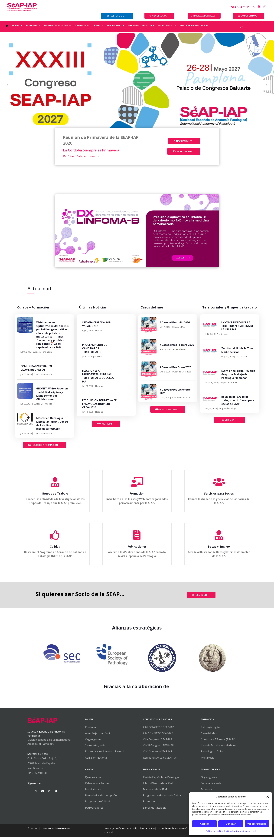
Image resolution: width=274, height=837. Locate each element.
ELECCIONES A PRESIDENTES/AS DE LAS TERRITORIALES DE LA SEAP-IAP (99, 376)
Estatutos (206, 789)
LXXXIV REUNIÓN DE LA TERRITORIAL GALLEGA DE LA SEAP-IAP (237, 326)
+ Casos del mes (167, 409)
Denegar (231, 823)
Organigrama (93, 739)
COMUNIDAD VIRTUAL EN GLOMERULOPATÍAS (36, 367)
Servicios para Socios (219, 493)
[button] (267, 796)
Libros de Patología (154, 807)
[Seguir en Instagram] (55, 791)
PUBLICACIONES (114, 25)
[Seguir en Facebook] (30, 791)
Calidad (55, 546)
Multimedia (207, 757)
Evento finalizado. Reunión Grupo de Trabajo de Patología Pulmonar (238, 374)
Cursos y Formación (42, 351)
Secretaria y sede (211, 783)
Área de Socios (159, 15)
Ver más (229, 420)
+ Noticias (106, 423)
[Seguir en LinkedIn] (49, 791)
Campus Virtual (249, 15)
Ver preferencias (256, 823)
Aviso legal (109, 828)
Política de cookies (214, 831)
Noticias (98, 330)
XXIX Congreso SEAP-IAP (157, 739)
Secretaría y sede (95, 745)
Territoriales (222, 334)
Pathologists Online (212, 751)
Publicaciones (137, 546)
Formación (136, 493)
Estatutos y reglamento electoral (104, 751)
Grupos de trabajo (229, 382)
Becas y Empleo (219, 546)
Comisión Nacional (96, 757)
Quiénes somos (94, 777)
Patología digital (210, 727)
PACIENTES (147, 25)
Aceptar (204, 823)
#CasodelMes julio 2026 (175, 322)
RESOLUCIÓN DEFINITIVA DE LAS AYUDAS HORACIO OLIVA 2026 (99, 403)
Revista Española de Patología (161, 777)
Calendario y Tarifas (97, 783)
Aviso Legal (250, 831)
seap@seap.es (35, 768)
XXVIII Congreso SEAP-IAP (158, 745)
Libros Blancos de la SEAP (158, 783)
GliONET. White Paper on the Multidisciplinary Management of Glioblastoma (52, 394)
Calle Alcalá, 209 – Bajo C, (42, 758)
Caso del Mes (209, 733)
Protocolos (149, 801)
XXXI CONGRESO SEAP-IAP (158, 727)
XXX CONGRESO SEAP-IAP (158, 733)
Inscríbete (201, 594)
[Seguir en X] (36, 791)
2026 (189, 371)
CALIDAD (97, 25)
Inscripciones (184, 141)
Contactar (91, 727)
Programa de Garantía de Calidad (162, 795)
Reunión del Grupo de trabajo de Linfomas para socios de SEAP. (237, 400)
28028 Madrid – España (41, 763)
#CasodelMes (178, 326)
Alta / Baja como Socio (98, 733)
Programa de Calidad (97, 801)
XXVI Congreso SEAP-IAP (157, 751)
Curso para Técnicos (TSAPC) (218, 739)
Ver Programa (183, 151)
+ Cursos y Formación (44, 444)
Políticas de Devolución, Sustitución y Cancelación (179, 828)
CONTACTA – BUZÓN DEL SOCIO (194, 25)
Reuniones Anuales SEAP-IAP (160, 757)
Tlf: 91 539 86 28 (37, 773)
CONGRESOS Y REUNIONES (56, 25)
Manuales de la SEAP (155, 789)
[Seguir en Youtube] (42, 791)
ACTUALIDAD (32, 25)
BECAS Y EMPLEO (165, 25)
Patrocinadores (94, 807)
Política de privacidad (234, 831)
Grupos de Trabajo (55, 493)
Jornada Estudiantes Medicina (218, 745)
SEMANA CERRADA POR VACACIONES (96, 324)
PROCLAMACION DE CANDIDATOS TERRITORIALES (94, 348)
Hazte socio (117, 15)
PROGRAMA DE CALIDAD (204, 15)
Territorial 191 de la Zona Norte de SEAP (237, 350)
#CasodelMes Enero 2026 (175, 367)
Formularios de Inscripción (101, 795)
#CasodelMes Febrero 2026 (177, 345)
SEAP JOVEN (133, 25)
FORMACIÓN (80, 25)
